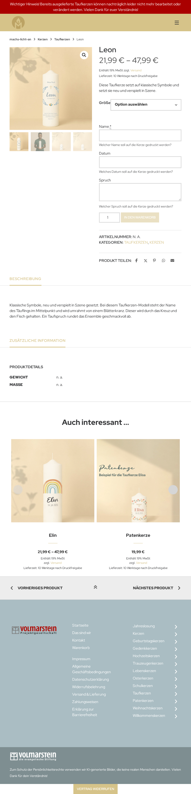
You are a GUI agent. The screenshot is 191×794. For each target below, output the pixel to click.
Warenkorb (81, 647)
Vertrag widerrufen (95, 789)
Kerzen (43, 39)
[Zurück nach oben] (95, 588)
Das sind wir (81, 632)
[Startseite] (57, 22)
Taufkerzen (62, 39)
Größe (104, 102)
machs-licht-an (20, 39)
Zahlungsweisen (85, 701)
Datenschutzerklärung (90, 679)
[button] (84, 55)
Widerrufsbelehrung (88, 686)
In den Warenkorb (140, 217)
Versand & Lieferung (89, 694)
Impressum (81, 658)
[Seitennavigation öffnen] (170, 22)
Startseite (80, 625)
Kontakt (78, 640)
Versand (136, 70)
